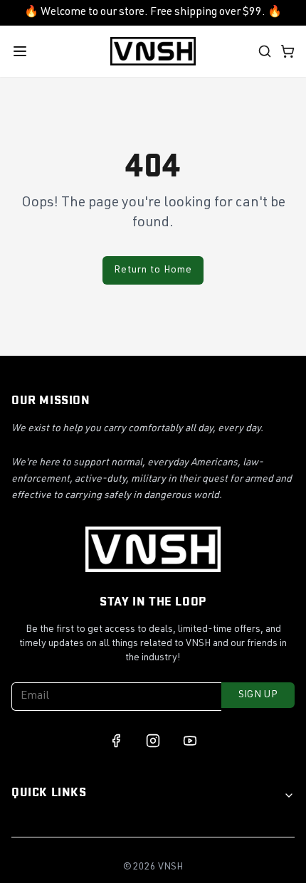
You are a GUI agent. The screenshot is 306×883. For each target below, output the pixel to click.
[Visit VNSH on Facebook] (116, 741)
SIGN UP (258, 695)
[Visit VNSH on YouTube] (190, 741)
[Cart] (287, 51)
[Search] (265, 51)
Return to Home (153, 270)
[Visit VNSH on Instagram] (153, 741)
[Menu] (19, 51)
